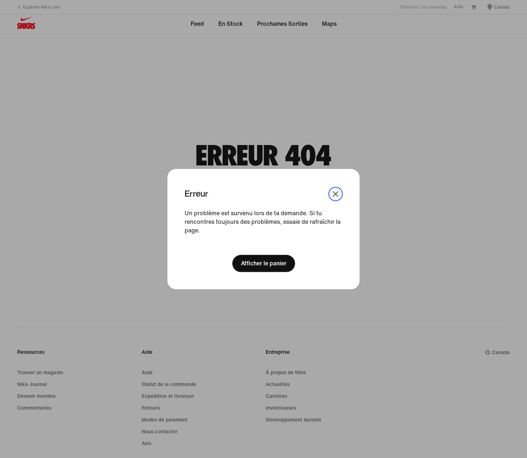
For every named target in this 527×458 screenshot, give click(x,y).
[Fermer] (335, 193)
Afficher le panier (263, 263)
